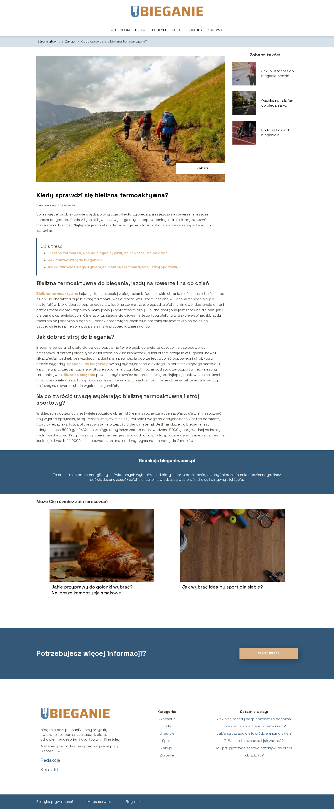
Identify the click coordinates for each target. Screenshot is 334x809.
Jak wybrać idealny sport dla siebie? (222, 587)
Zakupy (196, 30)
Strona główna (49, 41)
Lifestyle (158, 30)
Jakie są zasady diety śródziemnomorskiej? (254, 733)
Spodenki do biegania (86, 363)
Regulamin (135, 801)
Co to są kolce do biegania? (276, 132)
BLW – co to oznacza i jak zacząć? (254, 740)
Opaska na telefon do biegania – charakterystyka (277, 103)
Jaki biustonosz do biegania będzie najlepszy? (277, 73)
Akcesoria (120, 30)
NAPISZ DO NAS (268, 653)
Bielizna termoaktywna (57, 293)
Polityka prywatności (54, 801)
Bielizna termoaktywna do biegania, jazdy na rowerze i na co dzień (108, 252)
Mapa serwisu (99, 801)
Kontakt (50, 770)
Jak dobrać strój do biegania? (75, 260)
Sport (178, 30)
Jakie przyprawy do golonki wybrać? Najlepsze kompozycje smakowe (92, 590)
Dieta (140, 30)
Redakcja (50, 760)
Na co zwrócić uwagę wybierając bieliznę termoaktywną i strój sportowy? (114, 267)
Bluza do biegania (79, 374)
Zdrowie (215, 30)
